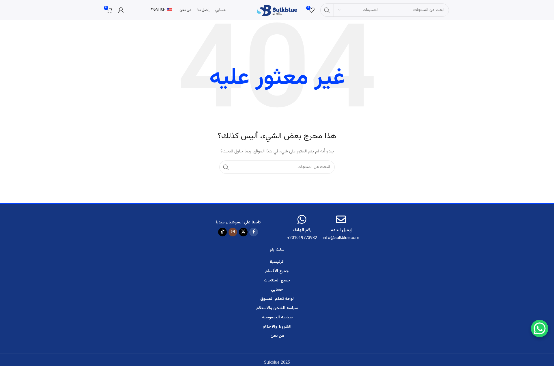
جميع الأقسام (277, 271)
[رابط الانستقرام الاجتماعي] (233, 232)
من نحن (277, 336)
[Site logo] (277, 10)
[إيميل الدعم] (341, 219)
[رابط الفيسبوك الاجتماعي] (253, 232)
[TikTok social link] (222, 232)
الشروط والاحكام (277, 327)
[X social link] (243, 232)
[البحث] (327, 10)
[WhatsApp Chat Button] (539, 328)
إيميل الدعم (341, 230)
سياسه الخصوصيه (277, 317)
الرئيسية (277, 262)
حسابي (277, 290)
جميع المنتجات (277, 280)
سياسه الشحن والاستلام (277, 308)
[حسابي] (121, 10)
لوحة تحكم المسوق (277, 299)
